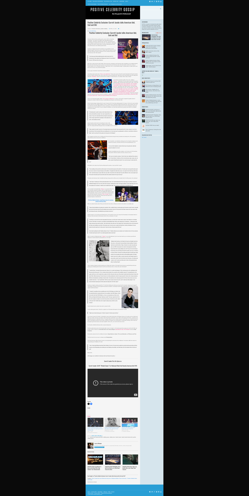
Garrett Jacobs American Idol (127, 437)
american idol (92, 437)
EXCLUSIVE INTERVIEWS (98, 1)
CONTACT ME (115, 1)
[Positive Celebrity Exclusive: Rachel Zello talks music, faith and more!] (112, 422)
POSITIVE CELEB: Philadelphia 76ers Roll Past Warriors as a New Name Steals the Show (112, 468)
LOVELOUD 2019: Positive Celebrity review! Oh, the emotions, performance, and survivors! (153, 47)
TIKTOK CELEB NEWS (92, 4)
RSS (109, 491)
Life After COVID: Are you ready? (152, 125)
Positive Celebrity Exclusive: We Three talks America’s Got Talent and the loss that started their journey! (153, 96)
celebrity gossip (106, 437)
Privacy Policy (97, 493)
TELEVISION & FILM (108, 1)
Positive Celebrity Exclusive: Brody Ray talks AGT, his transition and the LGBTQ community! (153, 61)
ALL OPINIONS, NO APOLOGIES (115, 4)
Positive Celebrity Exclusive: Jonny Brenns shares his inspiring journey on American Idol (101, 200)
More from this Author (99, 447)
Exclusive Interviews (96, 28)
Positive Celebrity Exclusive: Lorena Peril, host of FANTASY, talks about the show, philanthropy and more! (153, 101)
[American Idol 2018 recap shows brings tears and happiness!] (130, 422)
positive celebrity (104, 28)
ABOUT (126, 1)
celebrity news (112, 437)
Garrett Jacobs (118, 437)
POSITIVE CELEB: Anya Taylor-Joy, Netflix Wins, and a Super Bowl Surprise (130, 468)
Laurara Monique (92, 30)
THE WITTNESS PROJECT (102, 4)
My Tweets (144, 137)
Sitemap (105, 491)
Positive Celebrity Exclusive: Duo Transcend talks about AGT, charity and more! (153, 56)
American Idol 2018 (99, 437)
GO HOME (90, 1)
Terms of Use (90, 493)
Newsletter (100, 491)
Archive (112, 491)
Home (89, 491)
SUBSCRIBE (121, 1)
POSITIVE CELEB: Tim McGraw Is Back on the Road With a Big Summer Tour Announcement (94, 468)
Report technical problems (106, 493)
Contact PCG (94, 491)
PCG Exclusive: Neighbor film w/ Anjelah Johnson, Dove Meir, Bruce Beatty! (153, 91)
